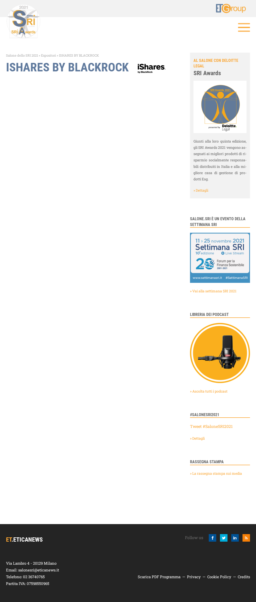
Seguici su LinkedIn (235, 538)
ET (231, 9)
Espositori (48, 55)
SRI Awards (207, 73)
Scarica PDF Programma (159, 576)
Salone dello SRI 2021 (22, 55)
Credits (244, 576)
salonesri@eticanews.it (38, 569)
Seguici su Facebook (212, 538)
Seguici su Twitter (224, 538)
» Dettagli (201, 190)
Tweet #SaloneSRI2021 (211, 426)
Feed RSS (246, 538)
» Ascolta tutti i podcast (209, 391)
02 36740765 (34, 576)
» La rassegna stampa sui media (216, 473)
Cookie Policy (219, 576)
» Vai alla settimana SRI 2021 (213, 291)
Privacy (194, 576)
